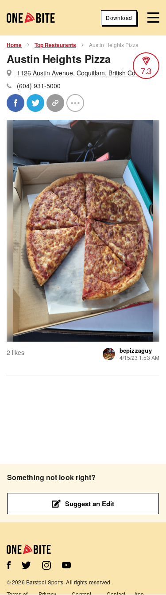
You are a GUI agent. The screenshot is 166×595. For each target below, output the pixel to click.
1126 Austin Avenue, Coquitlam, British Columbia (85, 72)
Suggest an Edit (89, 503)
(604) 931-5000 (39, 85)
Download (119, 17)
